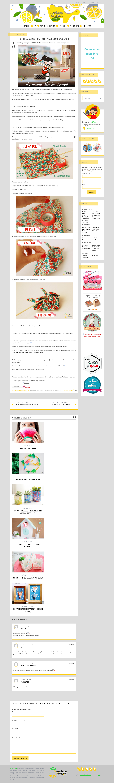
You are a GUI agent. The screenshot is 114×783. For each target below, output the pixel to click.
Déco (20, 34)
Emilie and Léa (86, 229)
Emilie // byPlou (29, 665)
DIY (35, 26)
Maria (23, 628)
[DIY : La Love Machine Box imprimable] (97, 152)
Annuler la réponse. (26, 709)
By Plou (84, 211)
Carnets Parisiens (86, 227)
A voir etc (84, 255)
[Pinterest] (100, 82)
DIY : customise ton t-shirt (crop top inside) (27, 404)
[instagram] (84, 82)
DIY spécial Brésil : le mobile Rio (28, 479)
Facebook (58, 377)
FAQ (84, 2)
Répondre (71, 626)
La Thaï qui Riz (96, 215)
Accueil (26, 26)
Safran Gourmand (96, 231)
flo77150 (25, 682)
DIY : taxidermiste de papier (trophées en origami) (28, 610)
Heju (83, 213)
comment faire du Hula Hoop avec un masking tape (27, 352)
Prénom (91, 179)
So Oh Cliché (95, 247)
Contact (99, 2)
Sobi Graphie (85, 257)
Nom (14, 711)
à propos (91, 2)
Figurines (74, 26)
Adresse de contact (19, 720)
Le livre (62, 26)
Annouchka (85, 245)
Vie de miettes (86, 248)
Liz (22, 647)
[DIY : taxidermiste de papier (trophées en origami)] (87, 152)
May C (99, 775)
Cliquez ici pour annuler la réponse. (54, 704)
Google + (58, 390)
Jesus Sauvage (96, 213)
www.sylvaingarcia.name (85, 775)
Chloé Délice (95, 227)
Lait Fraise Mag (86, 247)
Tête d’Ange (85, 218)
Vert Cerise (95, 211)
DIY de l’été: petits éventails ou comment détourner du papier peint (61, 404)
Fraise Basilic (95, 229)
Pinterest (71, 377)
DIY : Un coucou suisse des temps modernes (28, 545)
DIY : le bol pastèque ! (28, 448)
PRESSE (77, 2)
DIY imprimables (47, 26)
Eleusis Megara (96, 245)
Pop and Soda (95, 217)
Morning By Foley (86, 217)
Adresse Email (91, 173)
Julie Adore (85, 215)
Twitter (64, 377)
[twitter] (96, 82)
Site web (15, 728)
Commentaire (16, 737)
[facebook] (88, 82)
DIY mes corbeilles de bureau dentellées (28, 578)
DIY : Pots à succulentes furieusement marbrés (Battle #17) (28, 512)
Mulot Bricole (95, 255)
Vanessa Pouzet (96, 218)
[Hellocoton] (92, 82)
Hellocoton (51, 377)
